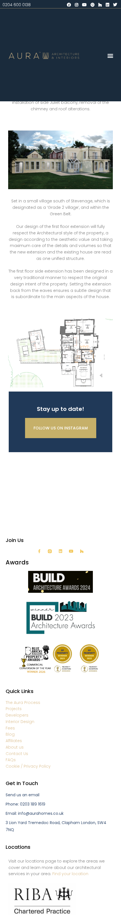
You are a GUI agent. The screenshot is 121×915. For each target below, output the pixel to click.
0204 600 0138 (17, 5)
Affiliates (14, 741)
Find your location (70, 874)
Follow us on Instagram (60, 428)
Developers (17, 715)
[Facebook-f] (39, 551)
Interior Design (20, 721)
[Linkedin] (60, 551)
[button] (110, 55)
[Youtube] (71, 551)
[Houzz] (81, 551)
